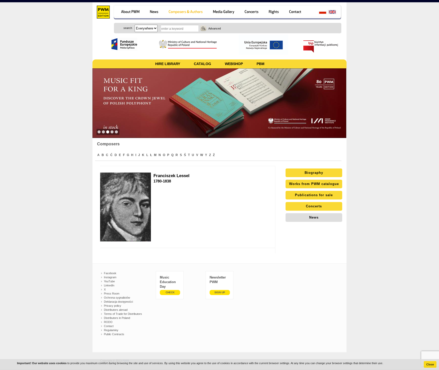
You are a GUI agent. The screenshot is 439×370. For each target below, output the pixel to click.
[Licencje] (274, 12)
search (203, 28)
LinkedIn (109, 285)
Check (170, 292)
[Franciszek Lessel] (126, 207)
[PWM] (103, 12)
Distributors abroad (116, 309)
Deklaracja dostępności (118, 301)
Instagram (110, 277)
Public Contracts (114, 334)
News (314, 217)
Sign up (219, 292)
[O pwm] (129, 12)
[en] (335, 12)
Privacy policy (112, 305)
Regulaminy (111, 330)
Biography (314, 173)
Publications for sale (314, 195)
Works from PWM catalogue (314, 184)
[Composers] (186, 12)
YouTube (109, 281)
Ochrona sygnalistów (117, 297)
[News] (154, 12)
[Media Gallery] (224, 12)
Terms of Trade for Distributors (123, 313)
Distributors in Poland (117, 317)
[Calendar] (252, 12)
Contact (109, 326)
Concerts (314, 206)
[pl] (319, 12)
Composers (108, 144)
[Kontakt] (297, 12)
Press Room (111, 293)
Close (430, 364)
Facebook (110, 273)
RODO (108, 321)
